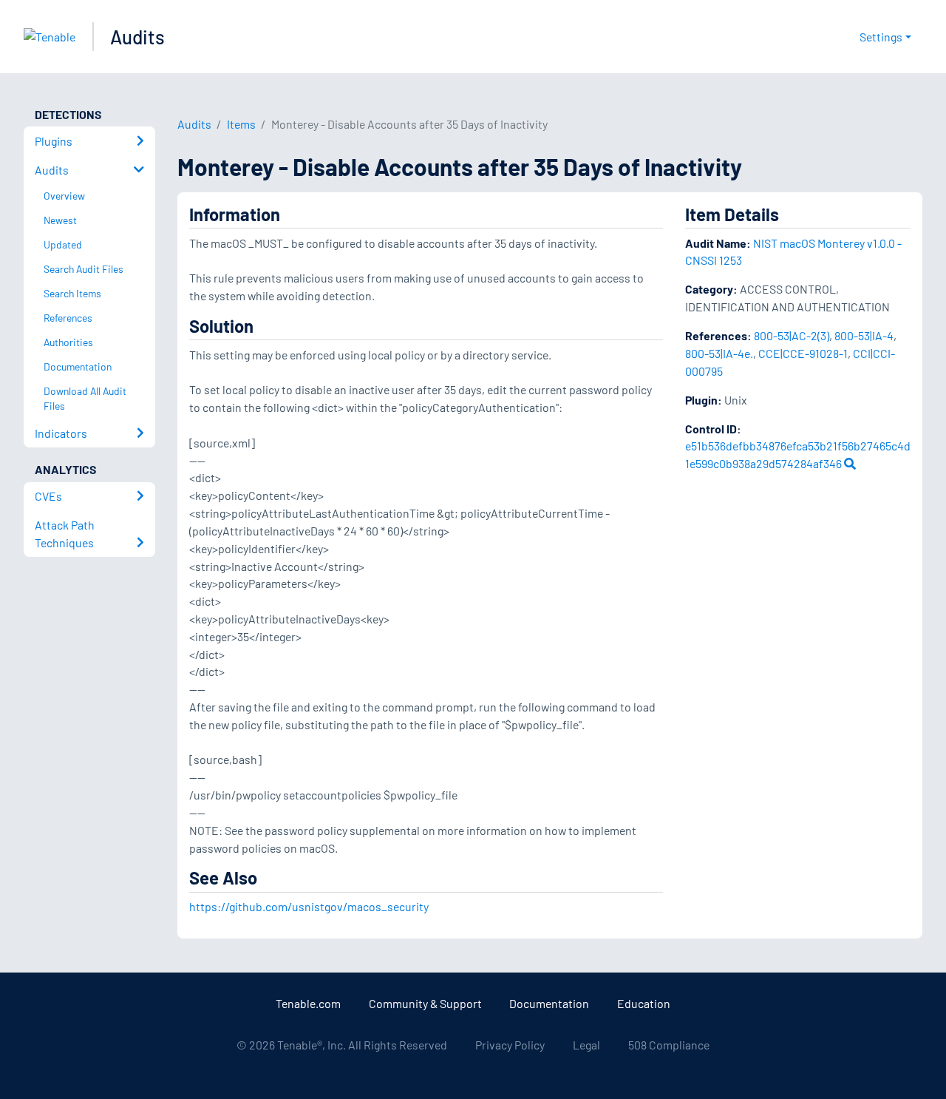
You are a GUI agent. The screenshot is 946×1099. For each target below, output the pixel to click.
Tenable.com (308, 1003)
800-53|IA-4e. (719, 353)
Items (241, 124)
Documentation (549, 1003)
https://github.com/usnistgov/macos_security (309, 906)
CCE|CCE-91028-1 (803, 353)
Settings (881, 37)
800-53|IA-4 (864, 335)
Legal (586, 1045)
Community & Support (425, 1003)
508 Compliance (669, 1045)
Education (643, 1003)
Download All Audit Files (85, 399)
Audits (137, 36)
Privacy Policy (510, 1045)
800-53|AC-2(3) (791, 335)
